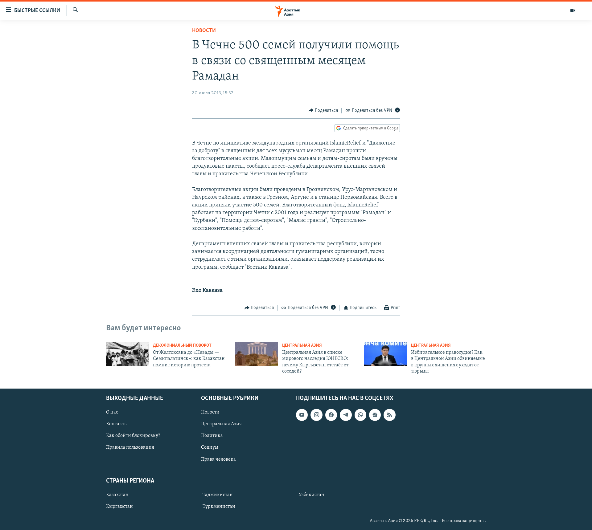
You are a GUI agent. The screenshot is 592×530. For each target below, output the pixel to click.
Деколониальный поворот (182, 345)
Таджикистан (218, 494)
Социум (209, 447)
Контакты (117, 424)
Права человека (218, 459)
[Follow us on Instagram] (316, 415)
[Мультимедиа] (573, 10)
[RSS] (389, 415)
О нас (112, 412)
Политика (212, 436)
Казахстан (117, 494)
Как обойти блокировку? (133, 436)
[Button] (323, 111)
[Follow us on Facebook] (331, 415)
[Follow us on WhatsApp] (360, 415)
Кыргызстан (119, 506)
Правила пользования (130, 447)
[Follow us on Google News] (375, 415)
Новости (204, 31)
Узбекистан (311, 494)
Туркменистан (219, 506)
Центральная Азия (302, 345)
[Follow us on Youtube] (302, 415)
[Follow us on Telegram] (346, 415)
